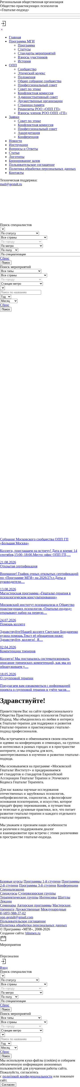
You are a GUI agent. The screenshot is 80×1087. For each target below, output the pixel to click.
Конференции (67, 885)
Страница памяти (31, 105)
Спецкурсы (8, 893)
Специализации (12, 889)
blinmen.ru (32, 933)
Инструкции (18, 145)
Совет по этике (29, 89)
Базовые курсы (11, 881)
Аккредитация (29, 133)
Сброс (4, 258)
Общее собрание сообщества (39, 81)
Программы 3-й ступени (37, 885)
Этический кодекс (31, 73)
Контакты (16, 173)
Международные (53, 909)
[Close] (2, 30)
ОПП (13, 65)
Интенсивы (48, 897)
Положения (26, 77)
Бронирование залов (24, 161)
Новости (15, 141)
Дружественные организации (40, 101)
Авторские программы (34, 905)
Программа (26, 45)
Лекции (6, 901)
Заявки (14, 117)
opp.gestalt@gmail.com (16, 917)
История (24, 61)
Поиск (6, 262)
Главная (15, 37)
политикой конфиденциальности (27, 1076)
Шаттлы (64, 897)
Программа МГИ (22, 41)
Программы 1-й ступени (42, 881)
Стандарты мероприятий (37, 53)
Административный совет (38, 97)
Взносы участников (33, 57)
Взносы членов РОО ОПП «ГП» (42, 113)
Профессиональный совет (37, 85)
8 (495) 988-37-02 (13, 913)
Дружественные (27, 909)
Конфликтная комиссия (35, 93)
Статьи (14, 153)
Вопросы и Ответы (23, 149)
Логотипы (16, 157)
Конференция (28, 137)
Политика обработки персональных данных (42, 169)
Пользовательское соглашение (32, 165)
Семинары (8, 905)
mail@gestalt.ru (11, 184)
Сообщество (27, 69)
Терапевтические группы (19, 897)
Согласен (8, 1084)
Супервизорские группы (37, 893)
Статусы (24, 49)
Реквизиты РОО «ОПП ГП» (39, 109)
